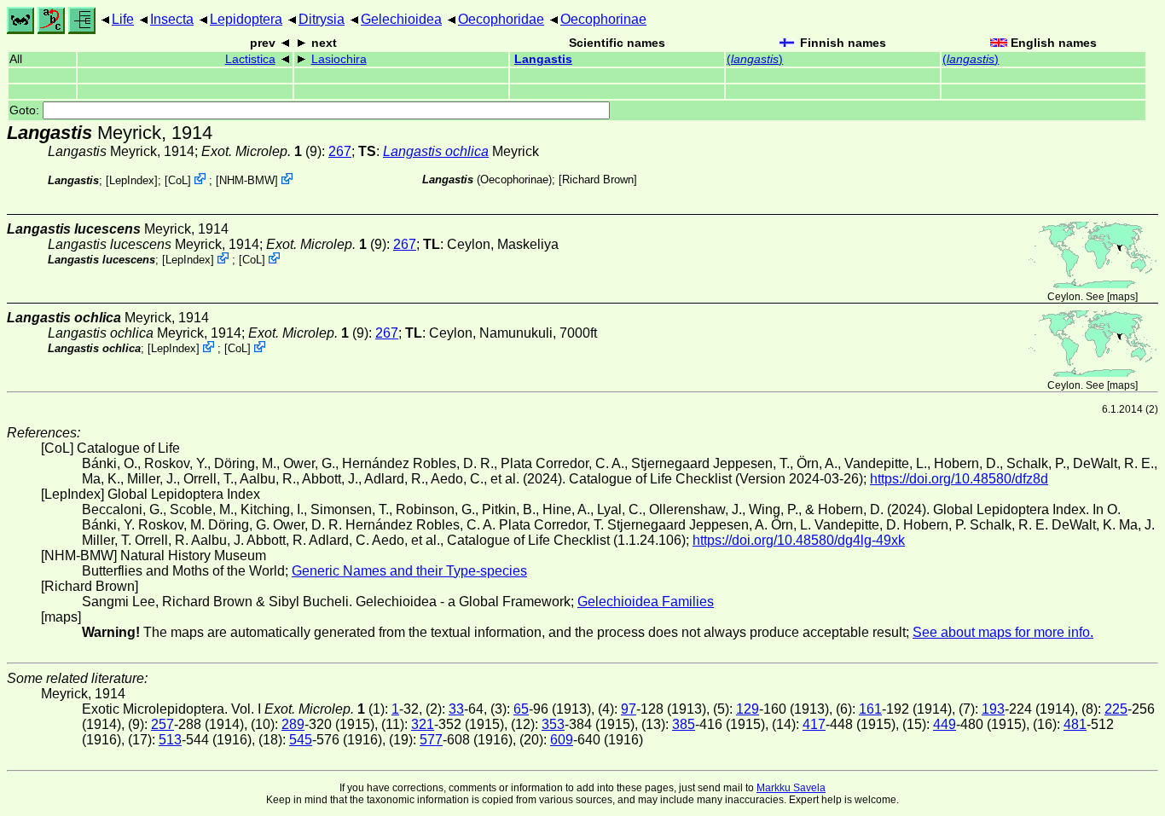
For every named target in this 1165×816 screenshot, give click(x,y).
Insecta (172, 19)
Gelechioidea (401, 19)
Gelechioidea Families (645, 601)
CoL (178, 180)
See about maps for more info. (1003, 632)
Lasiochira (339, 59)
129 (747, 709)
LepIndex (131, 180)
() (755, 59)
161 (870, 709)
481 (1075, 724)
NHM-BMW (247, 180)
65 (521, 709)
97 (628, 709)
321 (422, 724)
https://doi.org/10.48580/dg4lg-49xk (799, 540)
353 (553, 724)
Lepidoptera (246, 19)
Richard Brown (598, 179)
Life (123, 19)
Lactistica (250, 59)
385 (683, 724)
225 (1115, 709)
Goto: (26, 110)
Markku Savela (791, 788)
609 (561, 739)
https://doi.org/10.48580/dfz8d (959, 479)
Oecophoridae (501, 19)
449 (944, 724)
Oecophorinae (603, 19)
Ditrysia (321, 19)
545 (300, 739)
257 (162, 724)
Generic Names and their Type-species (409, 571)
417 (814, 724)
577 (431, 739)
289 (292, 724)
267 (339, 151)
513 (170, 739)
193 (993, 709)
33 (456, 709)
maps (1122, 297)
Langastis (543, 59)
